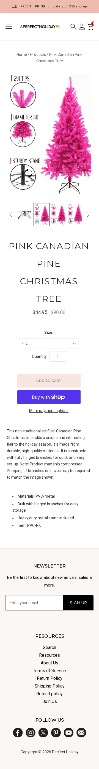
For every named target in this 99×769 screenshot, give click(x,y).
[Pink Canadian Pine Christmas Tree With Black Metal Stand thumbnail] (24, 214)
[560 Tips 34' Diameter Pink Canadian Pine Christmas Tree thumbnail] (58, 214)
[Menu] (9, 26)
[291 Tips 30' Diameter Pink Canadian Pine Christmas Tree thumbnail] (42, 214)
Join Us (49, 701)
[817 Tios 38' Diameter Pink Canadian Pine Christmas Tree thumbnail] (74, 214)
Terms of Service (49, 670)
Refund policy (49, 693)
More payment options (48, 410)
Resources (49, 655)
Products (38, 54)
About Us (49, 663)
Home (21, 54)
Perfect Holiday (65, 752)
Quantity (39, 356)
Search (49, 647)
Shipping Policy (50, 686)
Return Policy (49, 678)
